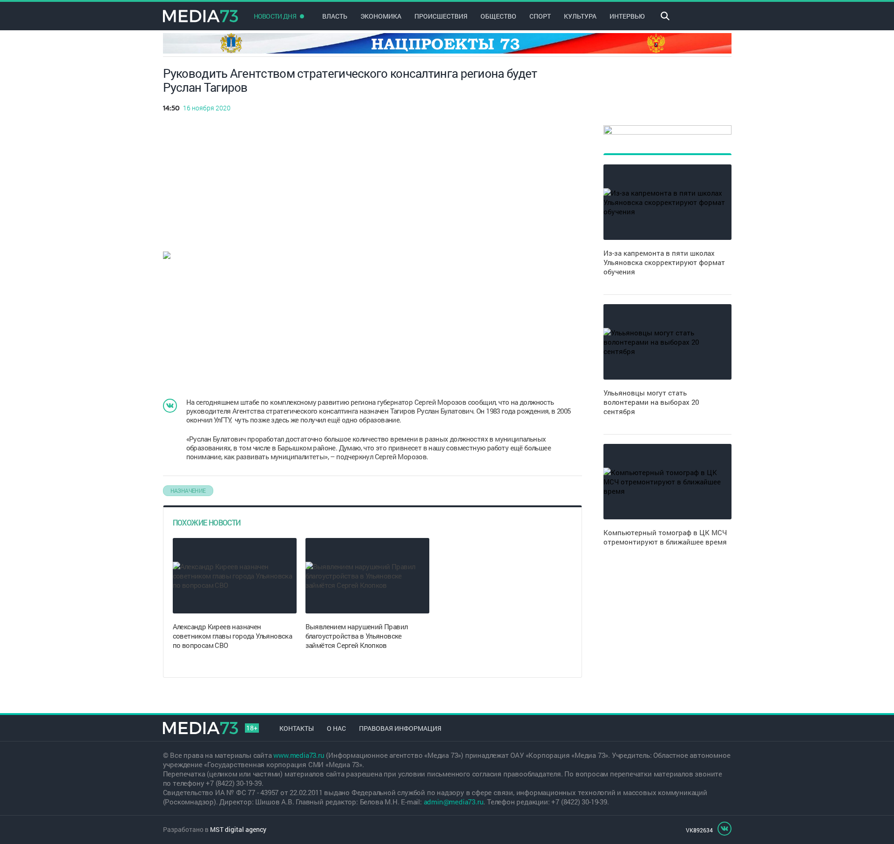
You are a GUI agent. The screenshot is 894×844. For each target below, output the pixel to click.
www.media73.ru (298, 755)
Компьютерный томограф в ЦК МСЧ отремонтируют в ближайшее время (665, 537)
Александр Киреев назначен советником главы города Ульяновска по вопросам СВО (232, 636)
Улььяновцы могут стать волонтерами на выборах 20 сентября (651, 402)
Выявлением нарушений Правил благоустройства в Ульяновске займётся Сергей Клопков (356, 636)
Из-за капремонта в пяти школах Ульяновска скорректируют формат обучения (664, 262)
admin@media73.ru (454, 801)
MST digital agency (238, 829)
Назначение (188, 490)
